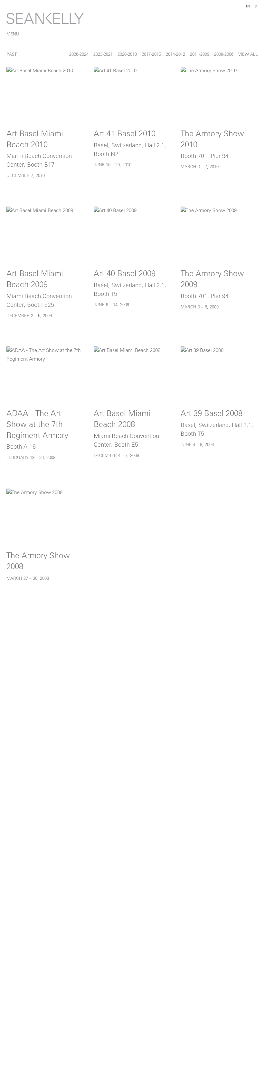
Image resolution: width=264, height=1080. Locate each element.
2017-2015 (151, 55)
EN (248, 6)
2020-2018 (127, 55)
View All (248, 55)
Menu (12, 34)
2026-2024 (79, 55)
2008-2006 (223, 55)
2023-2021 (103, 55)
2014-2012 (175, 55)
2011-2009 (199, 55)
